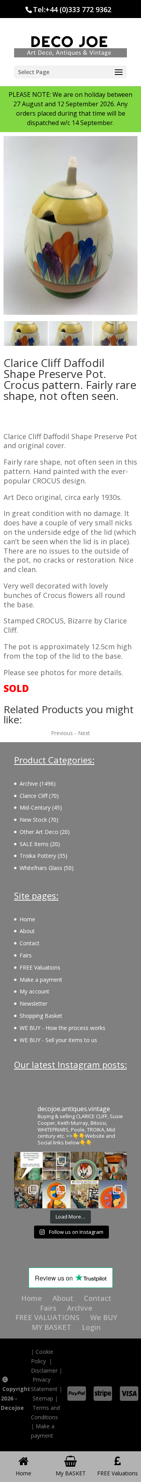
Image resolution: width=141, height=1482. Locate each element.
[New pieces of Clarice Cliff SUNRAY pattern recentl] (56, 1194)
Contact (30, 943)
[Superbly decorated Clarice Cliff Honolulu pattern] (84, 1166)
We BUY (103, 1317)
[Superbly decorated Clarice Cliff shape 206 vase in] (113, 1166)
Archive (79, 1308)
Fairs (26, 955)
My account (34, 991)
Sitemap (43, 1398)
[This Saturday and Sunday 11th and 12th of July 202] (84, 1194)
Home (27, 919)
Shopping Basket (41, 1015)
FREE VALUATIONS (47, 1317)
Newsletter (33, 1003)
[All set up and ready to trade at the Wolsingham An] (28, 1194)
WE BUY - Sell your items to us (58, 1040)
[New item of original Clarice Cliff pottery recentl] (113, 1194)
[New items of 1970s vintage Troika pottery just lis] (56, 1166)
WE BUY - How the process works (62, 1028)
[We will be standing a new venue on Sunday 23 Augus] (28, 1166)
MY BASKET (51, 1327)
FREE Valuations (40, 967)
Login (91, 1327)
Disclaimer (44, 1370)
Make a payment (41, 979)
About (27, 931)
